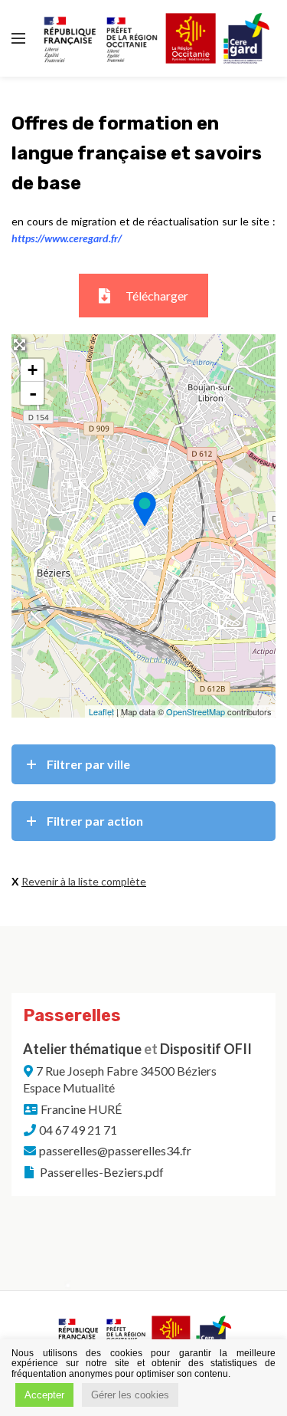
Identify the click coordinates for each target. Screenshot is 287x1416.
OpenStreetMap (195, 711)
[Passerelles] (144, 508)
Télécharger (157, 295)
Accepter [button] (44, 1395)
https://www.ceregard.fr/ (66, 238)
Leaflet (101, 711)
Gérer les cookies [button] (130, 1395)
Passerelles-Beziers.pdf (101, 1172)
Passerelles (72, 1015)
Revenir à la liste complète (83, 881)
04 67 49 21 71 (78, 1129)
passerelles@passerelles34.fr (115, 1150)
